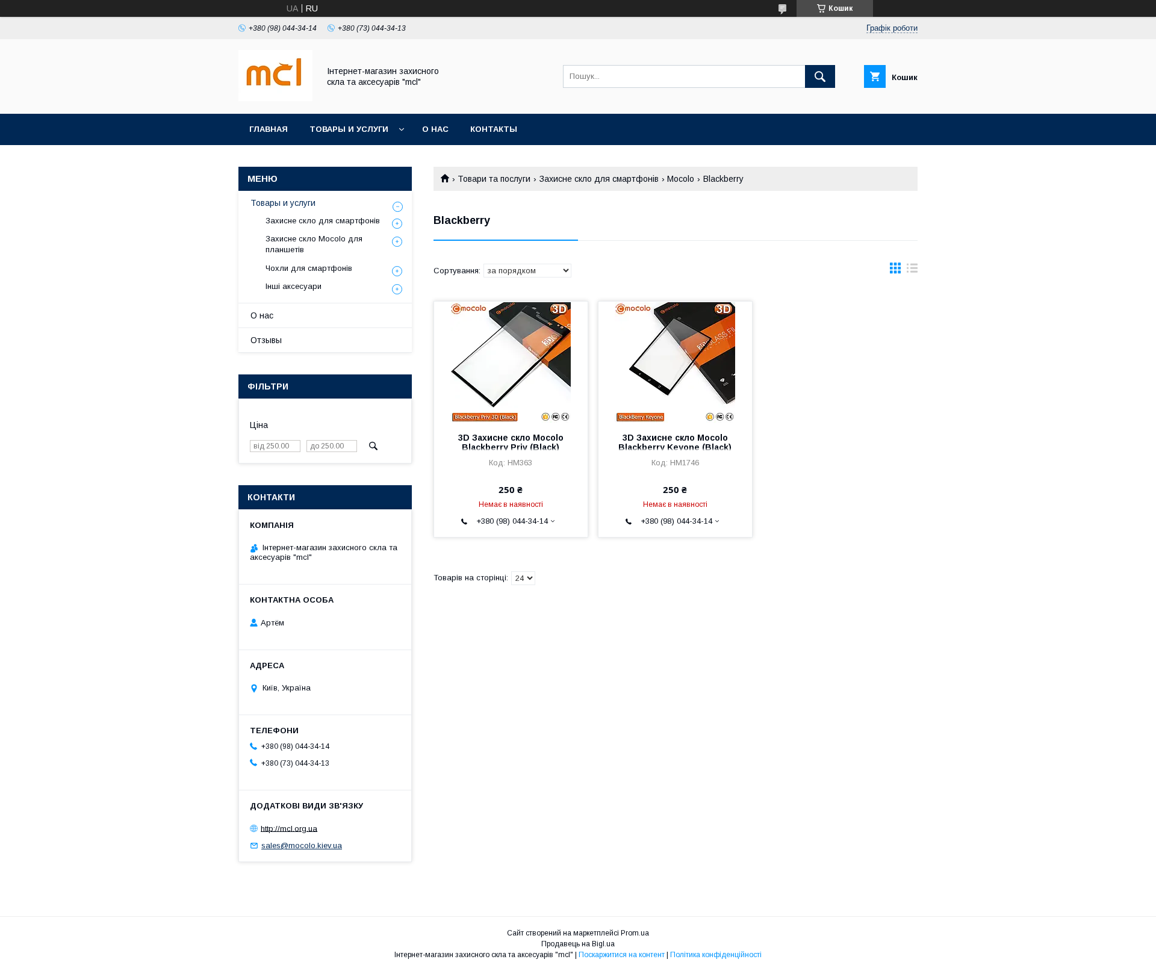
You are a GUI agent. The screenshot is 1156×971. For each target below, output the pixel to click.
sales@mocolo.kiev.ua (301, 845)
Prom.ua (635, 933)
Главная (268, 129)
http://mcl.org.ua (289, 828)
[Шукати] (820, 76)
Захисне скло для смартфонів (599, 179)
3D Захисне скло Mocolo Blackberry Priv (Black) (511, 442)
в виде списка (912, 270)
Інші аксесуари (294, 286)
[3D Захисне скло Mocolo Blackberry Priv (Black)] (511, 362)
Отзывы (266, 340)
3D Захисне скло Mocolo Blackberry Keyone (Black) (675, 442)
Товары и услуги (348, 129)
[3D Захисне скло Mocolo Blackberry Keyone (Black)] (675, 362)
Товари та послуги (494, 179)
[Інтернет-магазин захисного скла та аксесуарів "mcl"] (275, 98)
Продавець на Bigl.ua (578, 944)
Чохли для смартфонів (309, 268)
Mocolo (680, 179)
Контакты (493, 129)
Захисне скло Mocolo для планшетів (314, 244)
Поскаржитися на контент (622, 955)
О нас (435, 129)
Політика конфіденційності (716, 955)
